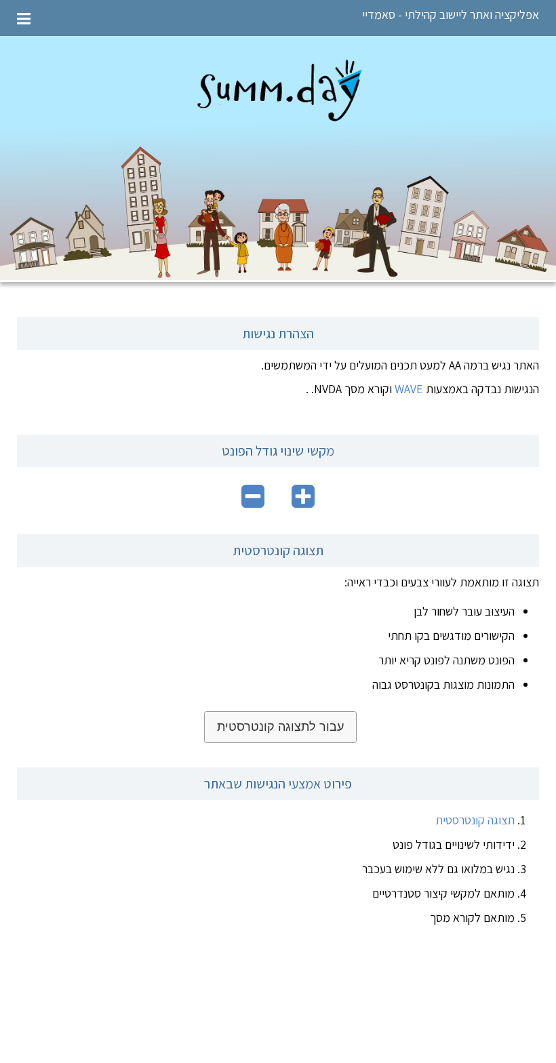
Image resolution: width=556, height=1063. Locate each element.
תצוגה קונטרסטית (475, 820)
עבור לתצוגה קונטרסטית (280, 727)
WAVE (409, 389)
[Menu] (24, 18)
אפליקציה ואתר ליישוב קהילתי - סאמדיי (450, 14)
